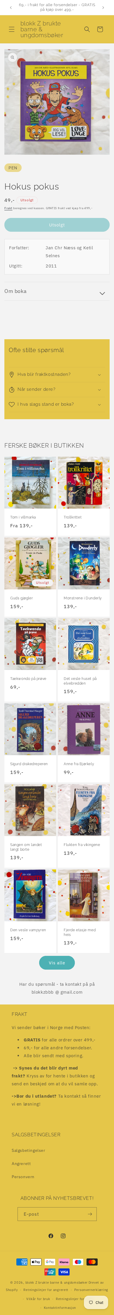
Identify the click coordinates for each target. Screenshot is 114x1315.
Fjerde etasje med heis (80, 932)
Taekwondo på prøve (28, 679)
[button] (11, 29)
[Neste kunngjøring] (103, 7)
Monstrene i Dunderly (83, 598)
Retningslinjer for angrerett (45, 1290)
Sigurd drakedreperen (29, 764)
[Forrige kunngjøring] (10, 7)
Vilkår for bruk (38, 1299)
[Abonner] (90, 1214)
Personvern (23, 1176)
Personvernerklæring (91, 1290)
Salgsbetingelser (28, 1150)
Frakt (8, 208)
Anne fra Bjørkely (79, 764)
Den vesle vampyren (28, 930)
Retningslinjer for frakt (75, 1299)
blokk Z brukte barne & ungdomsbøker (56, 1282)
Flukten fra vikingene (82, 845)
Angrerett (21, 1163)
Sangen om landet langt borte (26, 847)
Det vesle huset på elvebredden (80, 681)
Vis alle (57, 963)
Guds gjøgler (21, 598)
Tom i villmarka (23, 517)
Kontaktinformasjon (60, 1308)
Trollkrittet (73, 517)
